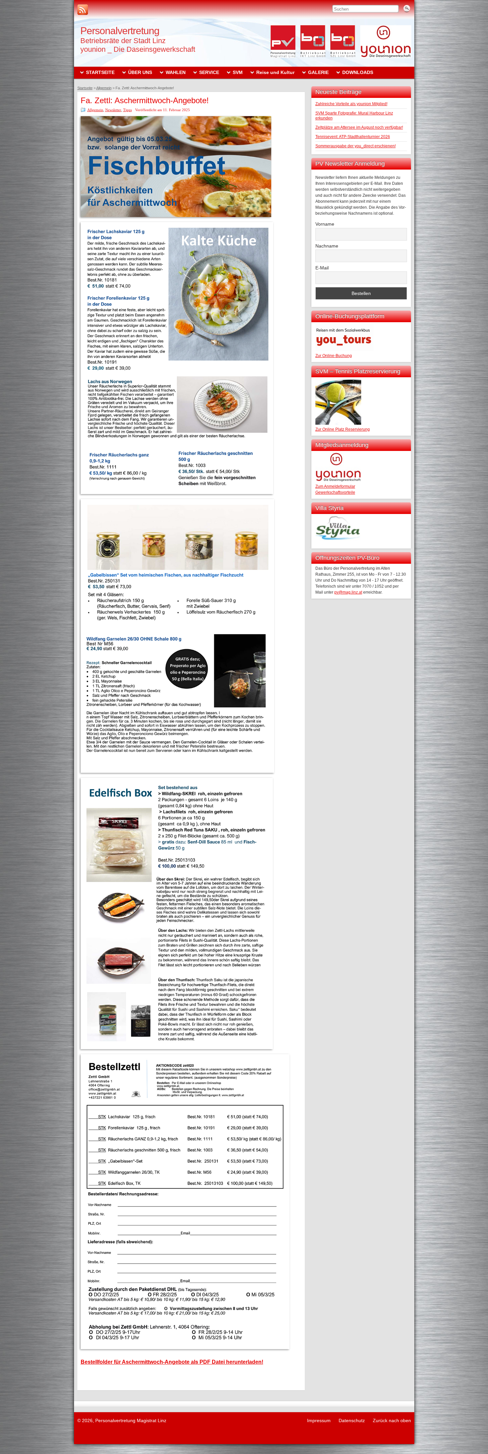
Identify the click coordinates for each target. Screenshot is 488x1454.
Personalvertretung (119, 30)
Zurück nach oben (392, 1420)
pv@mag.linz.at (348, 592)
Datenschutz (352, 1420)
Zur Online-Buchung (333, 355)
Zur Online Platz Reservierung (342, 429)
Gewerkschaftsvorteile (335, 492)
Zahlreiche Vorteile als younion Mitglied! (351, 104)
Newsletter (113, 110)
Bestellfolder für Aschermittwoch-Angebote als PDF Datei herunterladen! (172, 1362)
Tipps (127, 110)
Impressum (319, 1420)
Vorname (324, 224)
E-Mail (322, 267)
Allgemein (95, 110)
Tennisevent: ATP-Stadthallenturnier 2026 (352, 136)
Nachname (326, 246)
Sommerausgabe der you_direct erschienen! (355, 146)
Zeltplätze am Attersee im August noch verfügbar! (359, 127)
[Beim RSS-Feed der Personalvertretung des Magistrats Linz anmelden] (82, 9)
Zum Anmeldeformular (335, 486)
